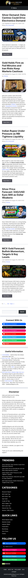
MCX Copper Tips (7, 503)
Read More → (7, 54)
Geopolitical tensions (11, 106)
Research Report (6, 492)
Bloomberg (5, 529)
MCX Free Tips (6, 358)
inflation (13, 104)
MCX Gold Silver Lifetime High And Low (13, 372)
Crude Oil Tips (6, 501)
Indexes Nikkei (6, 524)
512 (8, 303)
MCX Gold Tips (6, 494)
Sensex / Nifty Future (8, 510)
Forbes (4, 533)
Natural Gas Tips (6, 508)
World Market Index (7, 519)
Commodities (5, 355)
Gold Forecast (8, 381)
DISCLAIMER (18, 569)
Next (12, 303)
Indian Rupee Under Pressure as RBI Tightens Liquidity (13, 133)
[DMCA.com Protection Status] (6, 564)
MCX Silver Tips (6, 496)
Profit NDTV (5, 526)
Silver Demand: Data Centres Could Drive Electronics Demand (13, 17)
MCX (13, 367)
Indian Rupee (5, 169)
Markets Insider (6, 522)
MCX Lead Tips (6, 505)
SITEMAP (14, 571)
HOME (5, 569)
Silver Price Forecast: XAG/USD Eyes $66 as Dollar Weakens (13, 193)
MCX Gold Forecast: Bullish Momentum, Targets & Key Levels (13, 252)
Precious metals (10, 229)
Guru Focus (5, 531)
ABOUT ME (10, 569)
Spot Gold (4, 498)
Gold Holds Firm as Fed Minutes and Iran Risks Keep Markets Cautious (13, 67)
